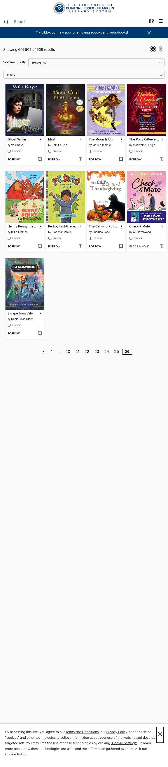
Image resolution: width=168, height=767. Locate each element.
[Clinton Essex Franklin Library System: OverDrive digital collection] (84, 8)
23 (96, 351)
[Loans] (152, 22)
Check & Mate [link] (139, 227)
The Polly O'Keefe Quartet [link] (144, 140)
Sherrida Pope (101, 232)
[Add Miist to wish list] (80, 160)
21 (77, 351)
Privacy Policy (116, 732)
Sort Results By (14, 62)
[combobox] (75, 21)
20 (67, 351)
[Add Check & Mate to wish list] (161, 247)
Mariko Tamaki (102, 145)
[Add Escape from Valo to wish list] (39, 334)
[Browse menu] (161, 21)
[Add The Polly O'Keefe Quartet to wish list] (161, 160)
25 (116, 351)
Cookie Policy (15, 754)
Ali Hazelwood (142, 232)
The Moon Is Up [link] (101, 140)
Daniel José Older (22, 319)
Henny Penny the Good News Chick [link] (22, 227)
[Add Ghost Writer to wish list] (39, 160)
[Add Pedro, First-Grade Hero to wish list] (80, 247)
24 (106, 351)
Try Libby (43, 32)
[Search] (6, 21)
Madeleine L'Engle (144, 145)
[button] (153, 50)
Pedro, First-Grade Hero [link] (63, 227)
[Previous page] (43, 351)
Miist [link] (51, 140)
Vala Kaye (17, 145)
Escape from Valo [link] (20, 314)
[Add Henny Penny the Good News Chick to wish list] (39, 247)
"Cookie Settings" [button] (124, 743)
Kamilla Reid (59, 145)
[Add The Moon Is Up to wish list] (121, 160)
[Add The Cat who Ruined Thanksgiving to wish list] (121, 247)
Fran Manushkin (62, 232)
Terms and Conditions (82, 732)
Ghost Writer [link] (16, 140)
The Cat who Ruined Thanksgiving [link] (104, 227)
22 (86, 351)
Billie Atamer (19, 232)
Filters (11, 75)
